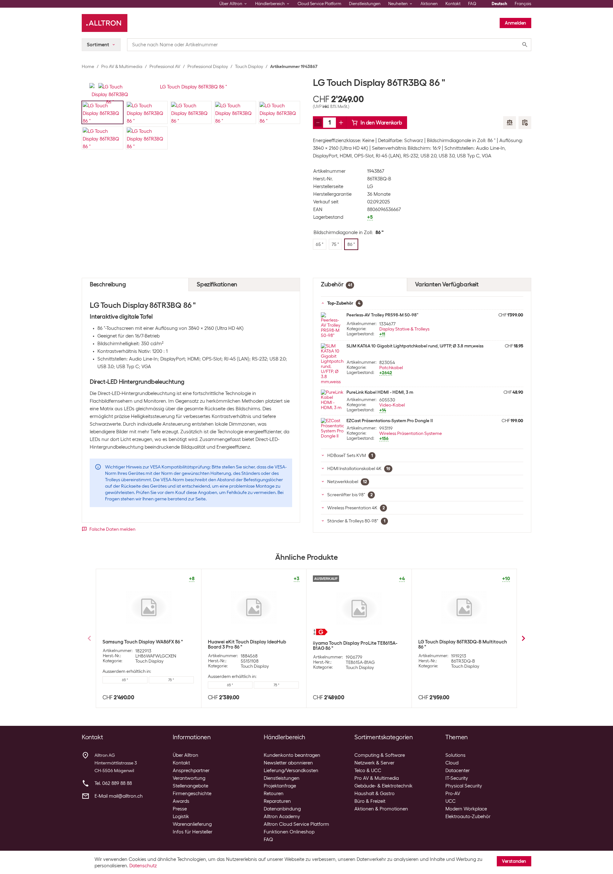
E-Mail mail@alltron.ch (119, 796)
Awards (181, 801)
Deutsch (499, 3)
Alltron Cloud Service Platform (296, 824)
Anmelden (515, 23)
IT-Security (456, 778)
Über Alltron (185, 755)
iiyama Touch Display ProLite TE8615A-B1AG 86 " (355, 646)
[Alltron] (104, 23)
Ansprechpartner (191, 770)
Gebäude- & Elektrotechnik (383, 786)
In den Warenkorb (381, 122)
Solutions (455, 755)
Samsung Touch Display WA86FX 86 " (142, 641)
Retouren (274, 793)
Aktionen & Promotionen (381, 809)
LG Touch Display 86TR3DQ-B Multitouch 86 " (462, 644)
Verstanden (514, 861)
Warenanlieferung (192, 824)
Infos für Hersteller (192, 832)
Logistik (181, 816)
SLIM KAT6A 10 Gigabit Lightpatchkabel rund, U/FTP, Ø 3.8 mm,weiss (414, 345)
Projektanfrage (280, 786)
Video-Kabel (392, 404)
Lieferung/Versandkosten (291, 770)
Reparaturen (277, 801)
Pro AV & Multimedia (121, 66)
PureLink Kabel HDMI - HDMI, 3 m (379, 392)
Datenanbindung (282, 809)
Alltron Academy (282, 816)
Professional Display (207, 66)
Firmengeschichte (192, 793)
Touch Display (249, 66)
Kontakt (452, 3)
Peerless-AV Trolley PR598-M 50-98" (382, 314)
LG (370, 186)
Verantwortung (189, 778)
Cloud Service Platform (319, 3)
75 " (171, 680)
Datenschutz (143, 866)
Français (523, 3)
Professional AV (164, 66)
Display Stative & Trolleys (404, 328)
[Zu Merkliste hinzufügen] (524, 122)
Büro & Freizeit (369, 801)
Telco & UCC (367, 770)
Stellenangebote (190, 786)
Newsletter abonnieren (288, 763)
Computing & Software (379, 755)
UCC (450, 801)
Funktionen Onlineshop (289, 832)
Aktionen (429, 3)
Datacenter (457, 770)
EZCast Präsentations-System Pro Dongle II (389, 420)
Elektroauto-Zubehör (467, 816)
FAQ (472, 3)
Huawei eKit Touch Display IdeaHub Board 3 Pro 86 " (247, 644)
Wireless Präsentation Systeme (410, 433)
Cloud (451, 763)
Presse (180, 809)
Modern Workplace (466, 809)
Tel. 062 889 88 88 (113, 783)
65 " (125, 680)
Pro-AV (452, 793)
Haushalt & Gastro (374, 793)
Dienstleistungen (365, 3)
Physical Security (463, 786)
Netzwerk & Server (374, 763)
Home (88, 66)
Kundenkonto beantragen (292, 755)
